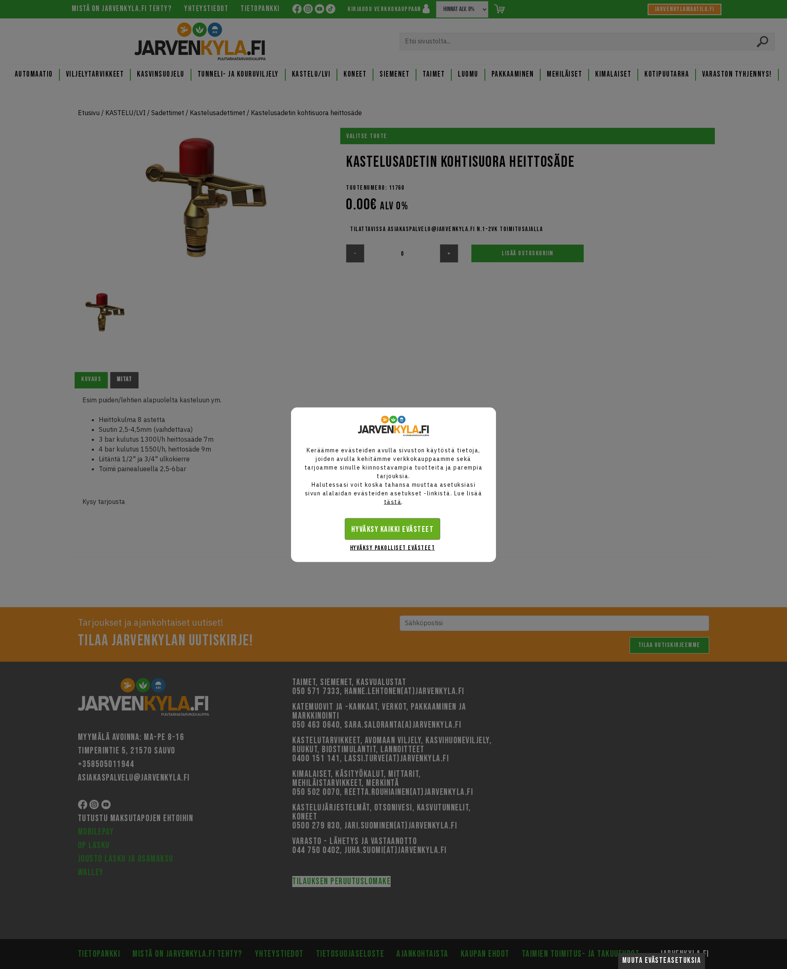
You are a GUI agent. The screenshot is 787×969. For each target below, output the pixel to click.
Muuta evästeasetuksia (661, 960)
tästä (393, 501)
